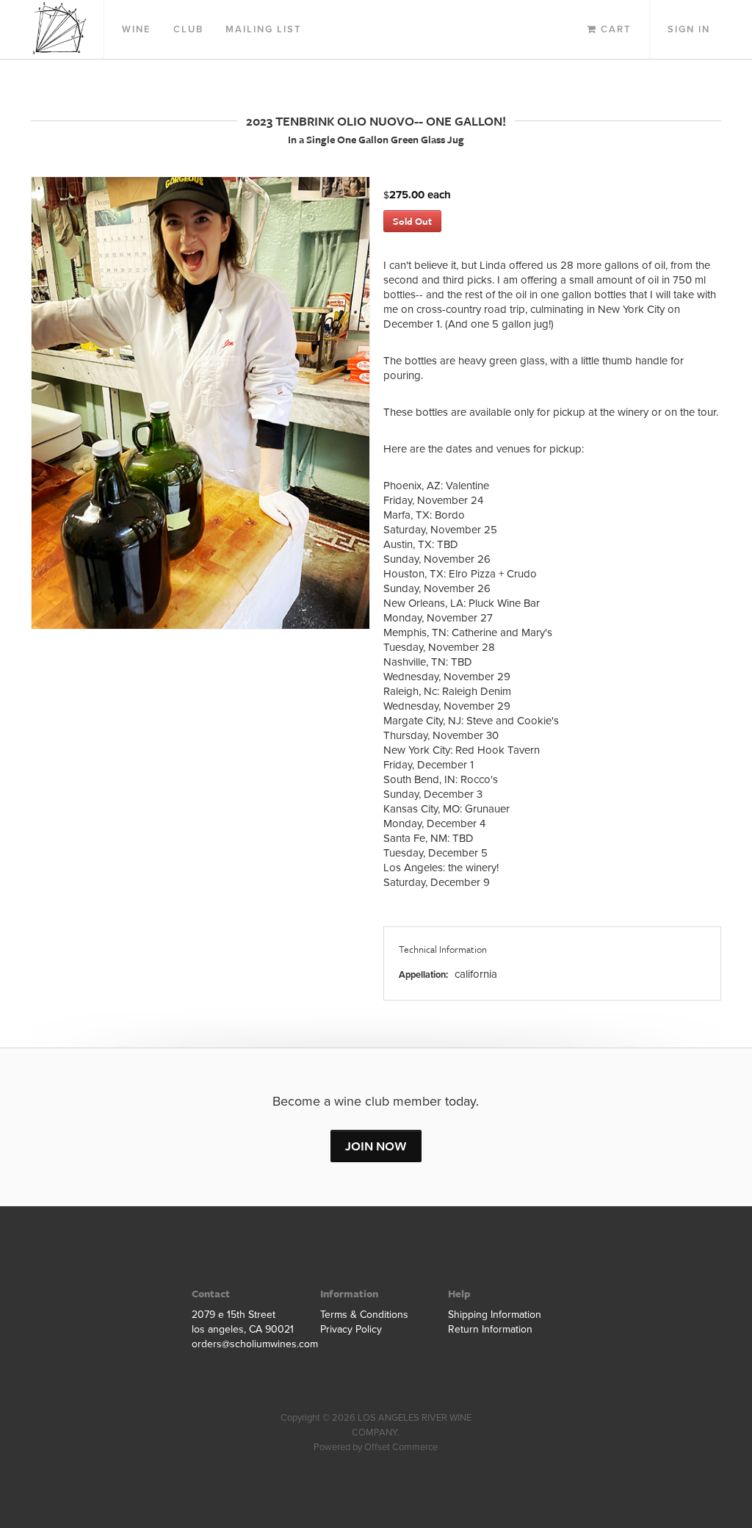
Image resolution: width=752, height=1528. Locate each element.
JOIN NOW (376, 1145)
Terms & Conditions (364, 1314)
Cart (614, 29)
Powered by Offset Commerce (376, 1447)
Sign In (689, 29)
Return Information (490, 1329)
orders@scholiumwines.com (248, 1344)
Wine (136, 29)
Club (188, 29)
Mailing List (263, 29)
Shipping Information (494, 1314)
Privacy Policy (351, 1329)
